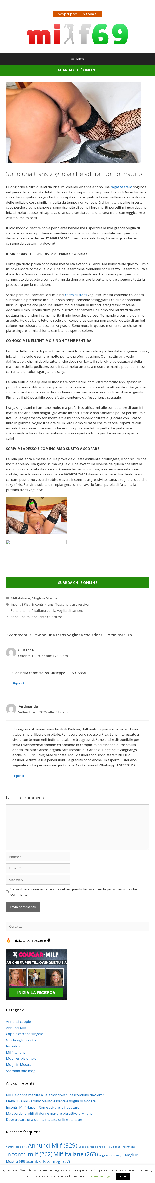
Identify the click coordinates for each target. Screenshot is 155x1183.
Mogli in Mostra (44, 598)
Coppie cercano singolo (24, 1033)
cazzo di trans (76, 294)
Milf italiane (20, 598)
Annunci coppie (18, 1021)
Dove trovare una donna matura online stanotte (44, 1119)
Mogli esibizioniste (21, 1058)
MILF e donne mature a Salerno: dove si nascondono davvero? (55, 1095)
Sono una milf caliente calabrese (37, 616)
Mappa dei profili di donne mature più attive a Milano (49, 1113)
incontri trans (42, 604)
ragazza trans (121, 187)
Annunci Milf (16, 1027)
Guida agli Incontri (21, 1040)
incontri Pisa (20, 604)
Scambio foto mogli (21, 1070)
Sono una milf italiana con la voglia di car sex (47, 610)
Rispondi (18, 683)
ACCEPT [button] (123, 1176)
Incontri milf (16, 1046)
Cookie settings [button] (99, 1176)
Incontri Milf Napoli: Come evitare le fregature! (43, 1107)
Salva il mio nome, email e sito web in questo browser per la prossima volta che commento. (73, 892)
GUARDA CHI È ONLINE (77, 70)
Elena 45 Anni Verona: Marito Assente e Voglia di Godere (51, 1101)
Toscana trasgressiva (72, 604)
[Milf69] (77, 34)
